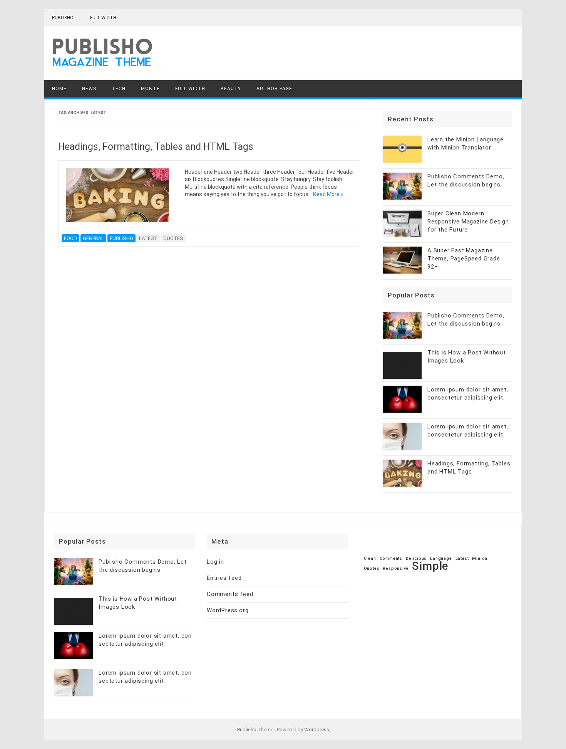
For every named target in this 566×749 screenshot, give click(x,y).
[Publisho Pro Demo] (102, 67)
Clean (370, 559)
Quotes (173, 238)
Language (441, 559)
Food (70, 238)
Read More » (328, 194)
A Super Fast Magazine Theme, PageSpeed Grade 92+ (463, 258)
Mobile (150, 88)
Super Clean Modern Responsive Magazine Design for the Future (468, 221)
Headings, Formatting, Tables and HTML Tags (155, 146)
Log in (215, 561)
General (93, 238)
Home (59, 88)
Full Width (103, 17)
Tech (119, 88)
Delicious (416, 559)
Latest (148, 238)
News (89, 88)
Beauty (231, 88)
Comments (391, 559)
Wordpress (316, 729)
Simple (430, 566)
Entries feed (224, 577)
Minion (479, 559)
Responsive (396, 569)
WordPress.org (227, 610)
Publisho (63, 17)
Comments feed (230, 594)
